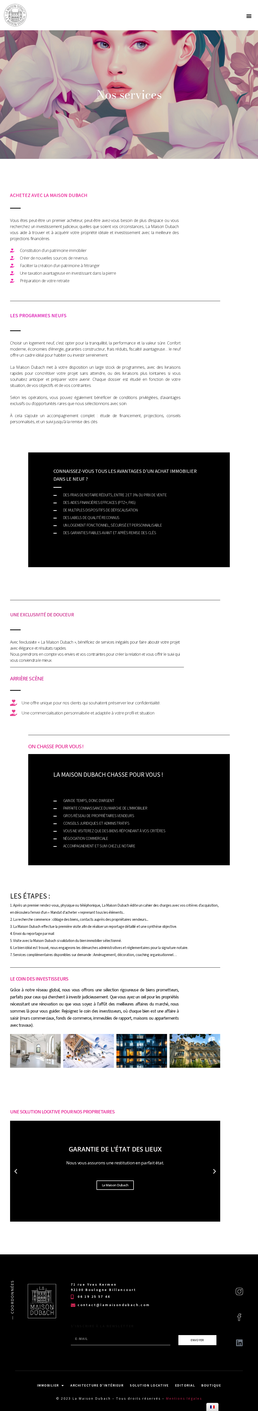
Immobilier (48, 1385)
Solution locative (149, 1385)
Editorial (185, 1385)
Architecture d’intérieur (96, 1385)
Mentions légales (184, 1398)
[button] (249, 16)
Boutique (211, 1385)
